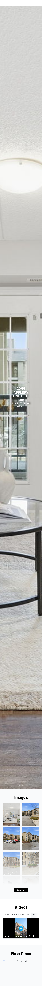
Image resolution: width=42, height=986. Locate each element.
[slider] (11, 936)
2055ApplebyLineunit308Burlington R (17, 915)
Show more (21, 890)
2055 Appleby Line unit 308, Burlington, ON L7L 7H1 (19, 3)
